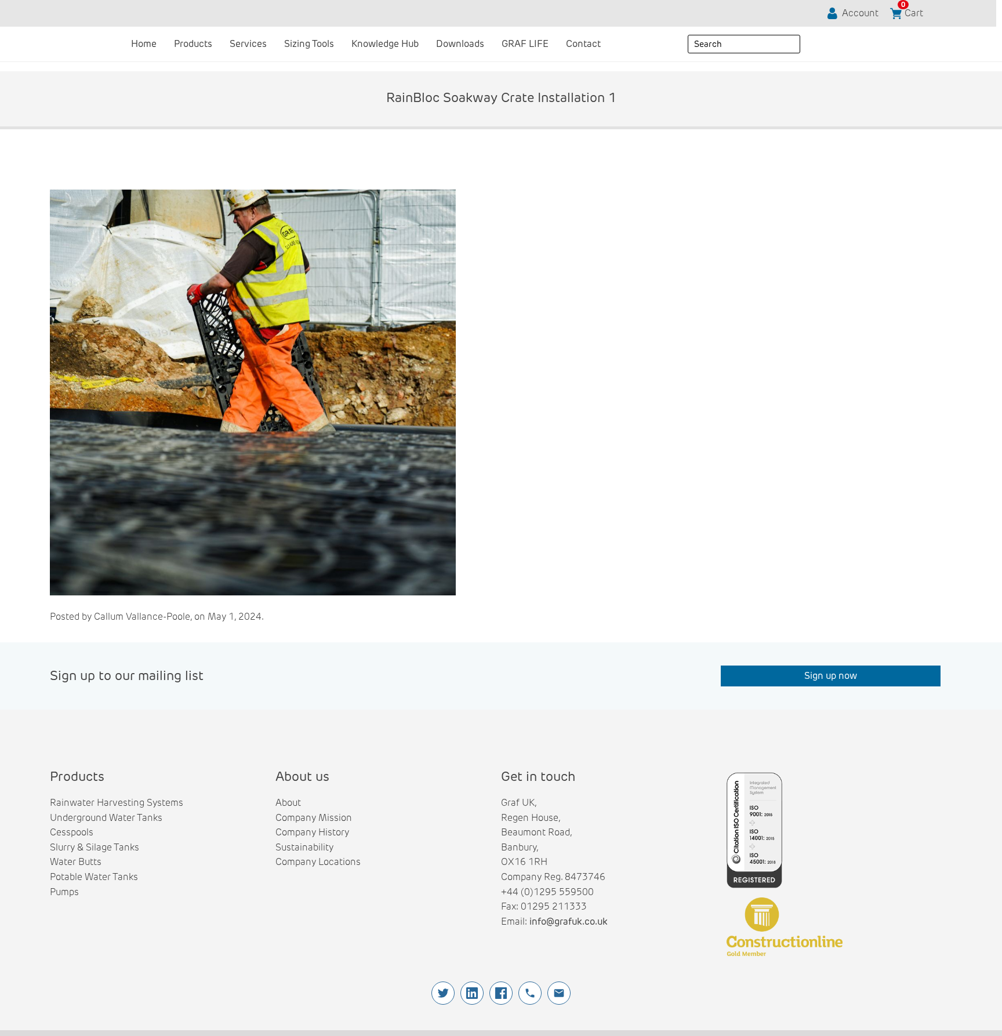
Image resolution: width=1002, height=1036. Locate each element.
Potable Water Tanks (94, 876)
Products (193, 43)
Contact (583, 43)
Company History (312, 832)
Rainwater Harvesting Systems (116, 802)
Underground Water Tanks (106, 817)
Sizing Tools (309, 43)
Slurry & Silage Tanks (94, 847)
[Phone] (530, 993)
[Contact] (559, 993)
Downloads (460, 43)
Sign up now (830, 675)
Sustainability (304, 847)
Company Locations (318, 861)
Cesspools (71, 832)
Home (144, 43)
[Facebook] (501, 993)
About (288, 802)
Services (248, 43)
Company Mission (313, 817)
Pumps (64, 891)
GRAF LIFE (525, 43)
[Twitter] (443, 993)
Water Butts (75, 861)
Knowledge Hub (385, 43)
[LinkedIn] (472, 993)
